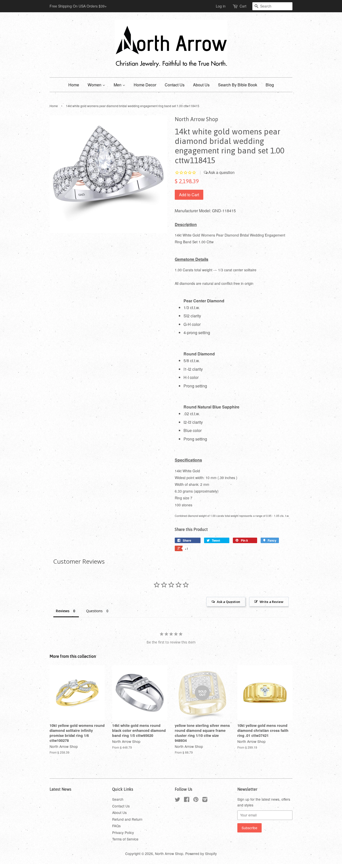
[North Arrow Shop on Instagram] (205, 800)
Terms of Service (125, 838)
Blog (270, 85)
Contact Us (175, 85)
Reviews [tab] (62, 610)
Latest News (60, 789)
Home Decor (145, 85)
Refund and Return (127, 819)
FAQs (116, 825)
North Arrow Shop (169, 853)
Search (117, 799)
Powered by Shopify (201, 853)
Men (118, 85)
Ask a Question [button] (228, 601)
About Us (201, 85)
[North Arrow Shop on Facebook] (187, 800)
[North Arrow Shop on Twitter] (177, 800)
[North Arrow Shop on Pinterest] (196, 800)
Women (95, 85)
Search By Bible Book (237, 85)
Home (73, 85)
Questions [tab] (94, 610)
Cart (243, 6)
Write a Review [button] (271, 601)
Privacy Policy (123, 832)
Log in (221, 6)
